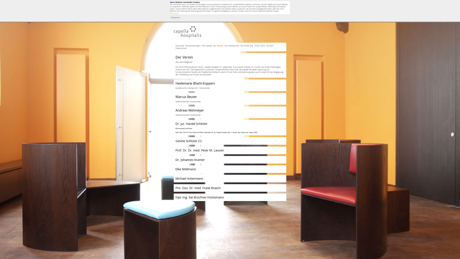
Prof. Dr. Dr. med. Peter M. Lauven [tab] (199, 150)
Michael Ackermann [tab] (189, 178)
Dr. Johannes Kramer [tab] (190, 160)
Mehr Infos (174, 13)
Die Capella (207, 45)
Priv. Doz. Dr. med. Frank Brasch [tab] (198, 188)
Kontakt (269, 45)
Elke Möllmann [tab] (185, 169)
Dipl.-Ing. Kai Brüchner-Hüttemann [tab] (199, 197)
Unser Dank (259, 45)
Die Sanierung (246, 45)
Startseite (179, 45)
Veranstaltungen (193, 45)
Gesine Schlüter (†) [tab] (188, 141)
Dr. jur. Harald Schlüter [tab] (191, 124)
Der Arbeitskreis (231, 45)
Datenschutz (181, 48)
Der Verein (218, 45)
